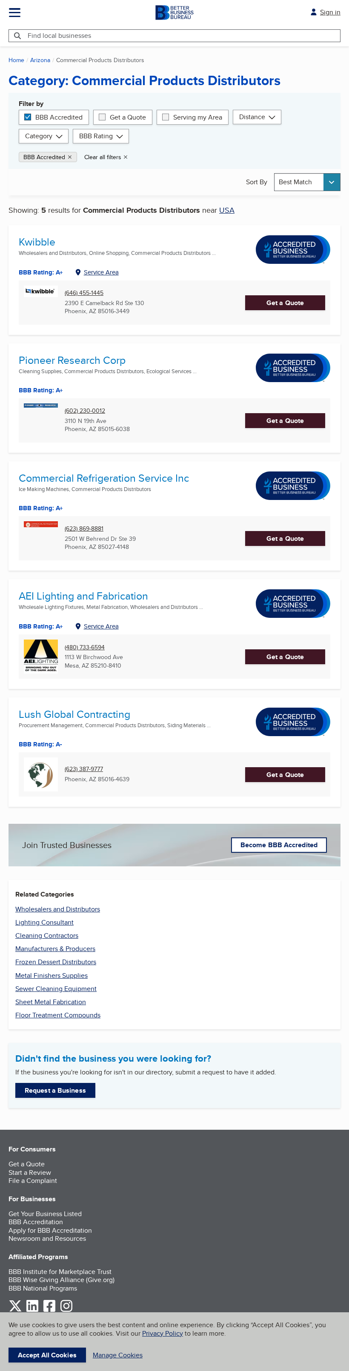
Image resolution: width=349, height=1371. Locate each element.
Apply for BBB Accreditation (50, 1230)
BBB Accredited (59, 117)
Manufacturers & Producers (55, 949)
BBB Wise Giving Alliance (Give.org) (61, 1280)
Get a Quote (128, 117)
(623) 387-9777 (84, 769)
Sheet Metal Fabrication (50, 1002)
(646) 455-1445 (84, 293)
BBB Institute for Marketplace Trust (60, 1272)
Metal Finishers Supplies (51, 975)
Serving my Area (197, 117)
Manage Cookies (118, 1355)
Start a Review (30, 1172)
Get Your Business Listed (45, 1214)
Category (38, 136)
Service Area (101, 272)
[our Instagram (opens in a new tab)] (66, 1310)
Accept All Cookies (47, 1355)
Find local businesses (59, 35)
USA (227, 210)
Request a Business (55, 1090)
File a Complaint (33, 1180)
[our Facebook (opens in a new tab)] (49, 1310)
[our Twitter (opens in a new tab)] (15, 1310)
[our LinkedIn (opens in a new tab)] (32, 1310)
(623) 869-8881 (84, 528)
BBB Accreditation (36, 1222)
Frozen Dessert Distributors (55, 962)
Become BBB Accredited (279, 845)
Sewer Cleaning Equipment (56, 989)
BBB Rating (96, 136)
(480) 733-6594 (85, 647)
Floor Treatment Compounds (57, 1015)
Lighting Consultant (44, 922)
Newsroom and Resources (47, 1238)
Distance (252, 117)
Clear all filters (102, 157)
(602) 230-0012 (85, 410)
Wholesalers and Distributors (57, 909)
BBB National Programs (43, 1288)
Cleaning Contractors (46, 935)
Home (16, 60)
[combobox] (307, 182)
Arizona (40, 60)
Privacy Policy (162, 1333)
